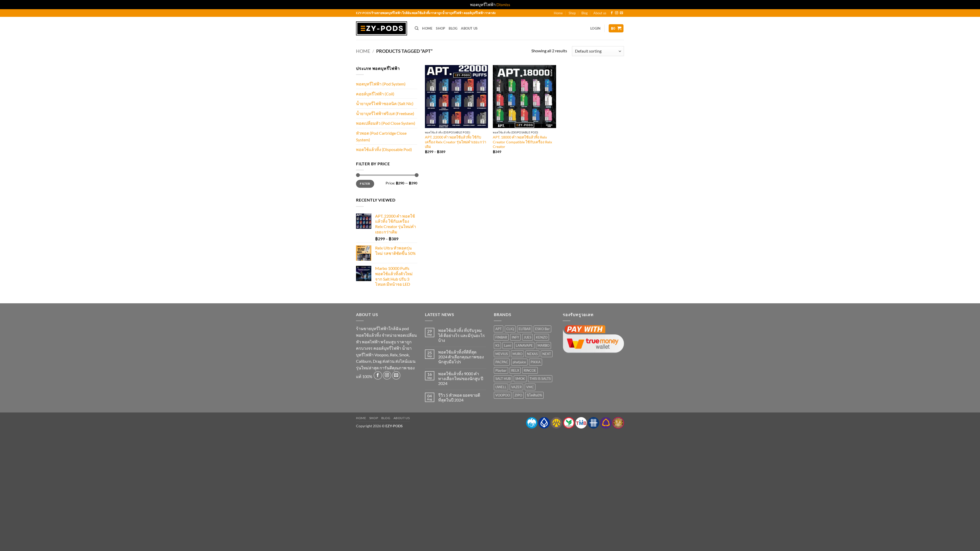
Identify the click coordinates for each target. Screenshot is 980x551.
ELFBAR (525, 329)
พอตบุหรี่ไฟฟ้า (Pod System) (381, 83)
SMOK (520, 379)
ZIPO (518, 395)
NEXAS (532, 354)
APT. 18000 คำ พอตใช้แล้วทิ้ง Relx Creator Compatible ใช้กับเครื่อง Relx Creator (522, 142)
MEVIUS (501, 354)
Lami (507, 345)
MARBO (543, 345)
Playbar (501, 370)
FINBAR (501, 337)
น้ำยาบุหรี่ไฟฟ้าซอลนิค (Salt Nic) (384, 103)
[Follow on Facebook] (611, 13)
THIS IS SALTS (540, 379)
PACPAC (501, 362)
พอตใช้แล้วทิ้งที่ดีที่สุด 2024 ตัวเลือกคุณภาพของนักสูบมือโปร (461, 356)
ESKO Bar (542, 329)
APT (498, 329)
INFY (515, 337)
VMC (530, 387)
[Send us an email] (621, 13)
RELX (515, 370)
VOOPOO (502, 395)
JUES (527, 337)
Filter (365, 183)
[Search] (417, 28)
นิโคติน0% (534, 395)
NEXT (546, 354)
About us (599, 13)
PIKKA (536, 362)
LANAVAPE (524, 345)
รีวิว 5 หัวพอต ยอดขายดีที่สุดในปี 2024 (459, 397)
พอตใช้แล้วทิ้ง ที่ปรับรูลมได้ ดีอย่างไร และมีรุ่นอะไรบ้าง (461, 335)
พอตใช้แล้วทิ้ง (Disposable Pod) (384, 149)
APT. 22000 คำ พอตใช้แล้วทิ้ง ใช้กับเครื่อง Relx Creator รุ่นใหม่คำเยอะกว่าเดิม (455, 142)
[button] (595, 28)
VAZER (516, 387)
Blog (584, 13)
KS (497, 345)
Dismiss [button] (503, 4)
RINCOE (530, 370)
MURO (517, 354)
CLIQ (510, 329)
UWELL (501, 387)
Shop (572, 13)
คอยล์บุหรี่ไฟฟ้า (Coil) (375, 93)
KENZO (541, 337)
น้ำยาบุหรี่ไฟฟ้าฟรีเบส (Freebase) (385, 113)
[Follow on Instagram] (616, 13)
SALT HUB (503, 379)
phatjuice (519, 362)
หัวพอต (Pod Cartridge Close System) (381, 136)
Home (558, 13)
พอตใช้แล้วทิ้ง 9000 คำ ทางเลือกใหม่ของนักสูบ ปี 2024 (460, 378)
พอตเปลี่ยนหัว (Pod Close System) (385, 123)
